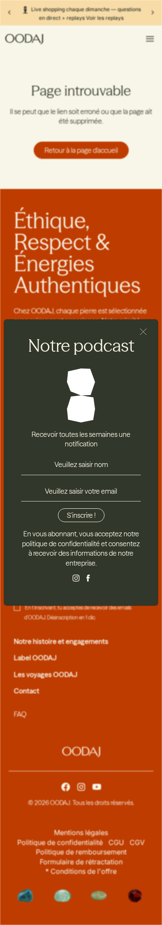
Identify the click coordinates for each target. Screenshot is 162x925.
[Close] (143, 332)
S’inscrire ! (81, 515)
